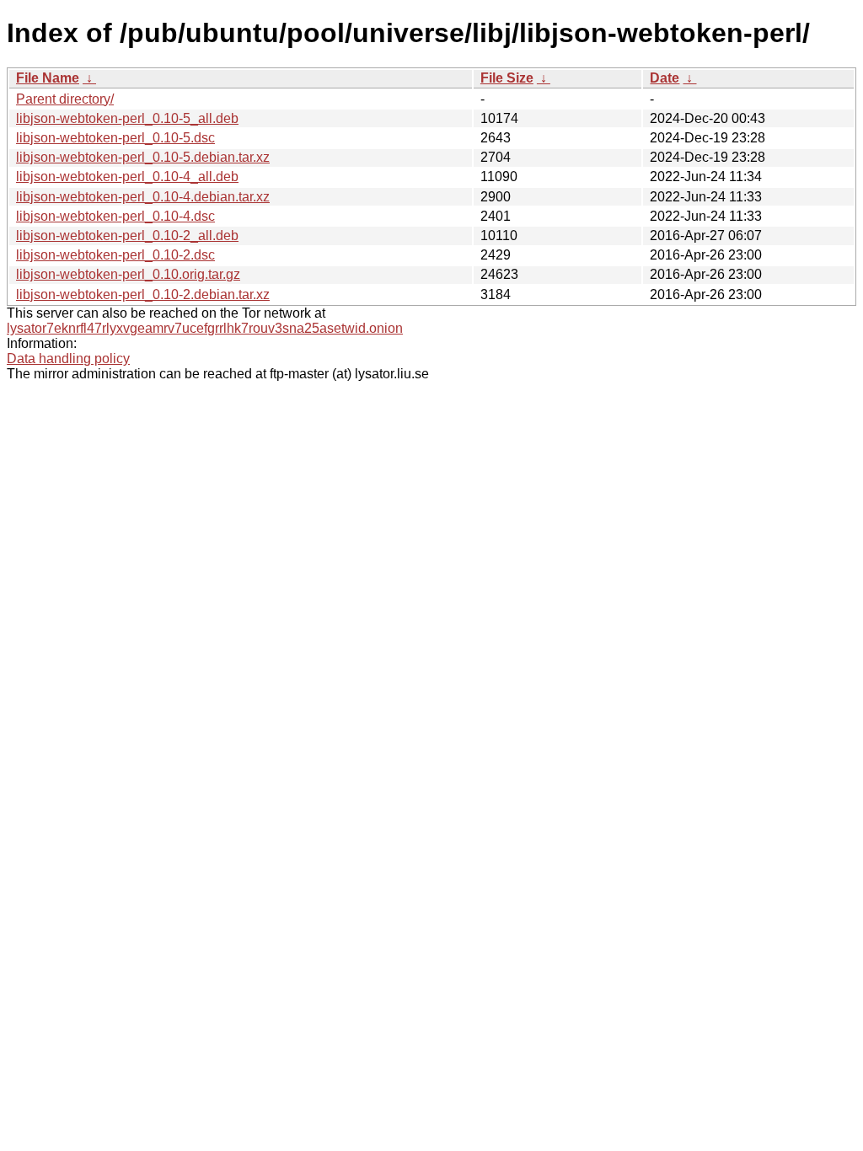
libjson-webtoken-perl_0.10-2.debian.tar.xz (143, 294)
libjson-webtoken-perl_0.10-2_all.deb (127, 235)
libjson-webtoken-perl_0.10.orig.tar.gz (128, 274)
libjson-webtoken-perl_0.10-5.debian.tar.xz (143, 157)
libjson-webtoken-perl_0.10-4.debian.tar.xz (143, 197)
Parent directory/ (65, 99)
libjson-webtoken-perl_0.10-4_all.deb (127, 176)
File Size (506, 78)
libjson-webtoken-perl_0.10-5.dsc (115, 138)
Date (664, 78)
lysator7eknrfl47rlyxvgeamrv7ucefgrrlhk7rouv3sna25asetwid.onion (205, 328)
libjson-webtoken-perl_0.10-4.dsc (115, 216)
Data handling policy (68, 358)
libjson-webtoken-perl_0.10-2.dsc (115, 255)
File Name (47, 78)
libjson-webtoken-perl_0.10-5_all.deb (127, 118)
